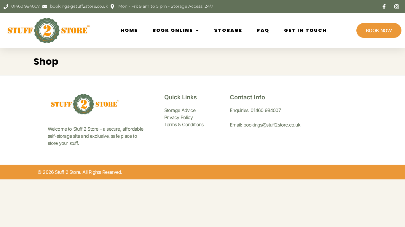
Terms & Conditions (184, 124)
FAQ (263, 30)
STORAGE (228, 30)
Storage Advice (179, 110)
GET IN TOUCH (305, 30)
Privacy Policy (178, 117)
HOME (129, 30)
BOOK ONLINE (172, 30)
